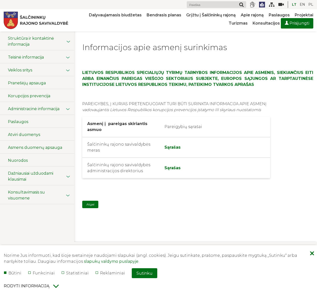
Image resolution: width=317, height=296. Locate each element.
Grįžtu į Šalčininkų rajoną (211, 15)
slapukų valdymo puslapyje (111, 261)
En (302, 4)
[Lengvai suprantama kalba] (262, 5)
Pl (310, 4)
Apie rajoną (252, 15)
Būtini (14, 273)
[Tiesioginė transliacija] (279, 4)
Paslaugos (279, 15)
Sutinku (144, 273)
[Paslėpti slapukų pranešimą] (312, 254)
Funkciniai (44, 273)
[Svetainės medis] (271, 4)
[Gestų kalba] (252, 4)
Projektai (304, 15)
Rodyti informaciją (26, 286)
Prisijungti (299, 23)
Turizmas (238, 23)
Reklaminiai (112, 273)
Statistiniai (77, 273)
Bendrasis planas (164, 15)
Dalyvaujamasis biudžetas (115, 15)
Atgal (90, 204)
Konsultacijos (266, 23)
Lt (294, 4)
